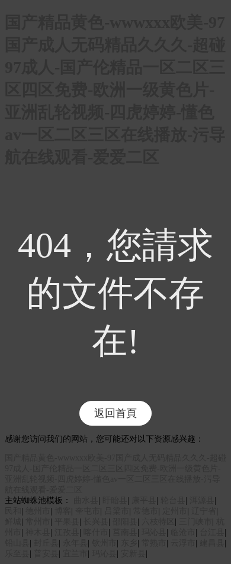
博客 (62, 511)
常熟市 (154, 543)
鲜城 (13, 521)
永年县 (75, 543)
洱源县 (202, 500)
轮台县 (173, 500)
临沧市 (183, 532)
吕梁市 (116, 511)
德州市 (37, 511)
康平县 (143, 500)
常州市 (37, 521)
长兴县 (96, 521)
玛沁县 (154, 532)
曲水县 (85, 500)
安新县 (133, 553)
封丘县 (46, 543)
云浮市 (183, 543)
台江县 (212, 532)
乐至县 (17, 553)
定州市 (174, 511)
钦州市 (104, 543)
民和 (13, 511)
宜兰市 (75, 553)
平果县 (66, 521)
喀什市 (96, 532)
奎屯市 (87, 511)
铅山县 (17, 543)
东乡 (129, 543)
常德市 (145, 511)
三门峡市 (195, 521)
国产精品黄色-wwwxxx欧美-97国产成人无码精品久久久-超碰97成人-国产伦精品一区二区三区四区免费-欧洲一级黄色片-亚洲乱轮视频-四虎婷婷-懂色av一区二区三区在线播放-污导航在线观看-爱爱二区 (115, 89)
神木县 (37, 532)
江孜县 (66, 532)
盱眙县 (114, 500)
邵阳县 (125, 521)
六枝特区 (158, 521)
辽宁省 (203, 511)
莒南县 (125, 532)
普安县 (46, 553)
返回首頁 (115, 413)
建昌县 (212, 543)
